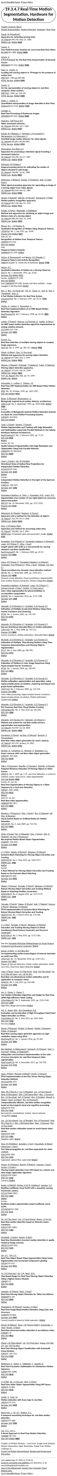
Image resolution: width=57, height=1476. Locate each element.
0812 (11, 671)
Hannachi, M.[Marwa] (36, 1049)
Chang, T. (20, 992)
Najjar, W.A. (13, 1010)
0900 (17, 779)
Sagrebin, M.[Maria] (9, 1292)
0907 (15, 1318)
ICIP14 (3, 1134)
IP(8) (3, 391)
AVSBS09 (4, 1297)
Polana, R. (20, 226)
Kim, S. (4, 291)
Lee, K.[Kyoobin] (26, 1092)
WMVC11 (5, 1245)
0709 (11, 1356)
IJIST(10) (4, 348)
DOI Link (4, 438)
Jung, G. (15, 294)
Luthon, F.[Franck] (8, 322)
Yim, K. (28, 291)
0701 (3, 537)
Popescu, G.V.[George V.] (27, 322)
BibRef (14, 42)
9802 (20, 373)
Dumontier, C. (26, 306)
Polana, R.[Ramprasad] (11, 257)
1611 (15, 1085)
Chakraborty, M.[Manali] (11, 1307)
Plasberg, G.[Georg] (29, 513)
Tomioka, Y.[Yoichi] (26, 886)
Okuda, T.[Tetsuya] (9, 886)
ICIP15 (3, 1108)
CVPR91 (11, 278)
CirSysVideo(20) (7, 710)
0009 (11, 454)
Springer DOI (6, 276)
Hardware (41, 30)
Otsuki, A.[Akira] (8, 353)
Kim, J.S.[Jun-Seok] (9, 1097)
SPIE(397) (5, 78)
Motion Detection (28, 30)
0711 (11, 653)
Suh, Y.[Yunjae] (24, 1097)
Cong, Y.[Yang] (7, 972)
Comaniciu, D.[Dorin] (10, 735)
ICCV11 (4, 1193)
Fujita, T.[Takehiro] (47, 365)
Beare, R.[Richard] (9, 399)
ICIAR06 (4, 842)
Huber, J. (4, 101)
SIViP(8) (4, 596)
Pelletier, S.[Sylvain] (46, 766)
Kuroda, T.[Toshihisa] (30, 180)
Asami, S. (17, 1364)
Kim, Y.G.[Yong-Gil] (16, 291)
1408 (15, 599)
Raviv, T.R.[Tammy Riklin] (29, 1325)
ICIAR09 (4, 1315)
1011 (14, 962)
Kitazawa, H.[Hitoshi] (37, 852)
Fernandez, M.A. (37, 495)
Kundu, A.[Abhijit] (8, 1185)
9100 (27, 106)
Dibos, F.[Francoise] (9, 766)
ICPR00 (4, 451)
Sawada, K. (38, 1364)
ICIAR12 (4, 485)
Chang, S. (11, 992)
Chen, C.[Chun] (30, 1382)
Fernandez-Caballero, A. (11, 495)
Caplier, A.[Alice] (46, 322)
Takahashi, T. (27, 1364)
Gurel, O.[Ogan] (15, 1100)
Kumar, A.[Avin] (7, 951)
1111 (11, 1212)
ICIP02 (3, 756)
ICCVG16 (4, 1082)
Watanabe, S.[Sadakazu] (26, 211)
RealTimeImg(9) (8, 552)
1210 (15, 472)
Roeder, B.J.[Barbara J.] (11, 134)
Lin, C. (12, 1431)
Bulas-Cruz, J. (6, 1413)
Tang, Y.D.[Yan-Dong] (42, 972)
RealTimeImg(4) (8, 314)
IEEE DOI (5, 245)
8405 (20, 42)
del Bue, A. (5, 751)
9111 (20, 206)
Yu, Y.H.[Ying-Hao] (8, 1274)
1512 (11, 1111)
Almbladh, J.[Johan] (9, 1238)
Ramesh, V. (29, 751)
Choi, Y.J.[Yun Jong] (24, 353)
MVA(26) (5, 982)
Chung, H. (36, 291)
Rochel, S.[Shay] (13, 1328)
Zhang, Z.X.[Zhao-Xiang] (11, 1343)
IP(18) (3, 669)
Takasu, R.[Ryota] (25, 904)
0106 (11, 438)
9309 (15, 1423)
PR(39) (4, 573)
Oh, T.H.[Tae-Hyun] (9, 1219)
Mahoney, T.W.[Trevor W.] (12, 121)
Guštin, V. (5, 1397)
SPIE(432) (5, 93)
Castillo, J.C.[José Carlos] (33, 588)
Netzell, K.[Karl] (25, 1238)
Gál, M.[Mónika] (23, 461)
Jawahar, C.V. (46, 1185)
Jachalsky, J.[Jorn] (26, 1144)
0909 (11, 1300)
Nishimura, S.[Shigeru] (10, 180)
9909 (3, 407)
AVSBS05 (4, 803)
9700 (47, 263)
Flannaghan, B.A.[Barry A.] (12, 149)
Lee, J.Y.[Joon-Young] (27, 1219)
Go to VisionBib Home (10, 2)
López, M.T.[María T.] (10, 544)
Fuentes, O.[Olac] (30, 1307)
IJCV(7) (4, 273)
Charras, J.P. (28, 383)
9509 (15, 1405)
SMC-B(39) (5, 824)
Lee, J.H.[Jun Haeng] (42, 1092)
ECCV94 (4, 330)
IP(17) (3, 650)
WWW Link (6, 42)
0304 (14, 555)
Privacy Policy (27, 2)
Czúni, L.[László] (8, 425)
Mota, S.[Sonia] (7, 834)
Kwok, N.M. (30, 1274)
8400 (25, 53)
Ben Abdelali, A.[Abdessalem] (13, 1049)
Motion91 (5, 106)
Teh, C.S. (12, 1256)
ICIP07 (3, 1354)
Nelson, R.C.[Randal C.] (35, 257)
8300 (27, 65)
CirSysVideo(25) (7, 1000)
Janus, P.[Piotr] (7, 1074)
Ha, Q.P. (20, 1274)
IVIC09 (3, 1264)
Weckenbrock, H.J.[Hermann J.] (14, 136)
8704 (22, 144)
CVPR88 (4, 1436)
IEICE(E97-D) (6, 915)
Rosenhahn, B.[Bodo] (43, 1144)
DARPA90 (9, 284)
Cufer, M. (14, 1397)
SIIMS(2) (4, 774)
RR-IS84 (4, 53)
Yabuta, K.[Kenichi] (19, 852)
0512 (11, 793)
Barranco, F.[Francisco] (10, 813)
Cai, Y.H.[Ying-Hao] (31, 1343)
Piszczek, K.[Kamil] (22, 1074)
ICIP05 (3, 790)
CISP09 (4, 1282)
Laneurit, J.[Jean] (43, 1165)
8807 (20, 175)
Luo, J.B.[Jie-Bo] (25, 974)
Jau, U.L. (4, 1256)
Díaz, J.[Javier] (27, 813)
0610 (20, 521)
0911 (15, 1266)
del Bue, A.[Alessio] (28, 735)
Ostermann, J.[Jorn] (9, 1147)
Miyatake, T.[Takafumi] (28, 365)
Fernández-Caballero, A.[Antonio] (40, 542)
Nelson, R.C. (6, 226)
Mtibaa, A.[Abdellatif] (19, 1052)
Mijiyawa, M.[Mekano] (11, 165)
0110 (14, 506)
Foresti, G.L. (6, 340)
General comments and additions (15, 1463)
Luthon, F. (15, 306)
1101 (11, 1248)
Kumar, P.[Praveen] (9, 1029)
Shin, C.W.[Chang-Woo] (28, 1095)
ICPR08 (4, 1333)
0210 (11, 759)
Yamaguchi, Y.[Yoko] (44, 198)
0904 (11, 827)
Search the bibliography (11, 1468)
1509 (14, 897)
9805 (46, 314)
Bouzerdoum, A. (24, 399)
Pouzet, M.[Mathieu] (10, 1165)
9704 (44, 299)
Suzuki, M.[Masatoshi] (10, 34)
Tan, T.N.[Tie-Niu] (12, 1346)
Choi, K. (44, 291)
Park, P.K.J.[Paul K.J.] (9, 1092)
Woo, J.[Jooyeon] (46, 1095)
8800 (17, 1439)
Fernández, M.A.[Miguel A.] (13, 542)
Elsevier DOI (6, 234)
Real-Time (50, 30)
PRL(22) (4, 503)
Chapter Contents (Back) (11, 27)
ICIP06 (3, 1372)
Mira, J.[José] (25, 544)
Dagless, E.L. (26, 1413)
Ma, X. (4, 1010)
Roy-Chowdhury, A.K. (27, 1010)
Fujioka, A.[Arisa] (8, 211)
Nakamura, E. (6, 1364)
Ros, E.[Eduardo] (42, 813)
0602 (11, 806)
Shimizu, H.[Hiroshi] (26, 198)
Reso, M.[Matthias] (9, 1144)
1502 (11, 1137)
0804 (14, 632)
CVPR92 (4, 242)
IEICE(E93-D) (6, 860)
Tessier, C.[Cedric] (8, 1167)
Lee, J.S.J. (5, 1431)
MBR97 (4, 263)
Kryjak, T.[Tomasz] (39, 1074)
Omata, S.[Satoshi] (9, 198)
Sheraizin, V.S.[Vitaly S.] (35, 720)
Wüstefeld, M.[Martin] (10, 513)
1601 (15, 1042)
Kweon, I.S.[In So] (44, 1219)
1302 (11, 1230)
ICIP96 (3, 417)
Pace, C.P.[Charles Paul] (11, 526)
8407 (20, 129)
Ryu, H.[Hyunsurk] (30, 1100)
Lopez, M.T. (49, 495)
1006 (11, 713)
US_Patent (5, 40)
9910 (17, 394)
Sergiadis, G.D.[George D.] (36, 606)
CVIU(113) (5, 689)
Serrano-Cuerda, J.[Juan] (11, 588)
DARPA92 (5, 253)
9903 (20, 361)
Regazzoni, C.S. (41, 751)
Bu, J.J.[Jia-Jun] (16, 1382)
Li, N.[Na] (5, 1382)
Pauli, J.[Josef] (25, 1292)
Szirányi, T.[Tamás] (23, 425)
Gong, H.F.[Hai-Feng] (23, 972)
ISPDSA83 (5, 65)
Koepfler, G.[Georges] (28, 766)
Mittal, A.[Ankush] (9, 1031)
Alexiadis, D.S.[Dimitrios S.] (12, 606)
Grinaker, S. (6, 111)
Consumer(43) (7, 299)
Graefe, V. (5, 47)
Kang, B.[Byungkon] (9, 1095)
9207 (20, 234)
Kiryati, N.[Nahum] (9, 1325)
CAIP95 (4, 1403)
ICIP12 (3, 1227)
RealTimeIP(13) (7, 1063)
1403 (14, 918)
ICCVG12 (4, 469)
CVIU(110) (5, 630)
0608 (14, 576)
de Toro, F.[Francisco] (19, 837)
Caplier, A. (5, 306)
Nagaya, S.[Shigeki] (9, 365)
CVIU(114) (5, 959)
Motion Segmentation (10, 30)
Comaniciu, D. (17, 751)
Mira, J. (25, 495)
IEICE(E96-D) (6, 936)
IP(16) (3, 614)
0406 (20, 731)
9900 (40, 348)
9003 (20, 221)
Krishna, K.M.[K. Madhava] (28, 1185)
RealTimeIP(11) (7, 1039)
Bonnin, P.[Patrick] (27, 1165)
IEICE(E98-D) (6, 894)
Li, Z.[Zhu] (5, 852)
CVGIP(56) (5, 231)
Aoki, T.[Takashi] (40, 904)
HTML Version (7, 81)
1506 (15, 985)
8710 (20, 160)
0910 (11, 1284)
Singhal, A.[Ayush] (25, 1029)
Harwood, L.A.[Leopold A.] (33, 134)
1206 (15, 488)
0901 (14, 692)
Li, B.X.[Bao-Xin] (22, 951)
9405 (15, 332)
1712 (15, 1065)
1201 (11, 1196)
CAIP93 (4, 1421)
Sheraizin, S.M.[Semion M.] (12, 720)
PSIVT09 (4, 876)
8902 (20, 193)
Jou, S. (3, 992)
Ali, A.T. (16, 1413)
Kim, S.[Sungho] (38, 1097)
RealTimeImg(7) (8, 435)
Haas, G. (4, 70)
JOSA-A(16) (5, 404)
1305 (14, 938)
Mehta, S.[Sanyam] (42, 1029)
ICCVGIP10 (5, 1209)
